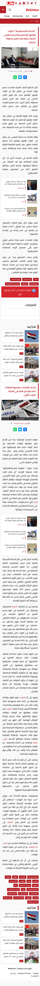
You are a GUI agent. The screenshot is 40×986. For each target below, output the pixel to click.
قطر (15, 885)
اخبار (27, 15)
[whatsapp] (15, 77)
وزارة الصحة (34, 284)
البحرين (36, 897)
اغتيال (36, 279)
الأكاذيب (22, 877)
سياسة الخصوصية (24, 973)
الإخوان (35, 885)
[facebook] (25, 77)
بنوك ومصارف (17, 15)
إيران (35, 502)
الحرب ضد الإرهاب (13, 889)
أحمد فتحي (27, 71)
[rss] (16, 3)
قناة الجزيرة (13, 881)
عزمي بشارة (7, 897)
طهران (15, 877)
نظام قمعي (34, 893)
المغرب (10, 822)
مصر (29, 881)
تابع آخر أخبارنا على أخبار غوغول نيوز (18, 292)
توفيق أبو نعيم (15, 279)
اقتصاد (34, 15)
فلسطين (24, 284)
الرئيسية (37, 21)
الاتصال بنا (35, 975)
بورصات (6, 15)
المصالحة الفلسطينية (12, 284)
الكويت (22, 697)
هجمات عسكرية (25, 885)
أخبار (31, 21)
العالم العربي (23, 893)
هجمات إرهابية (33, 877)
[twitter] (20, 77)
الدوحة (14, 606)
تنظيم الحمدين (18, 897)
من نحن (13, 973)
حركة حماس (27, 279)
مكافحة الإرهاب (33, 889)
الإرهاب (22, 881)
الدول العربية (12, 893)
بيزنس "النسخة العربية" (21, 423)
